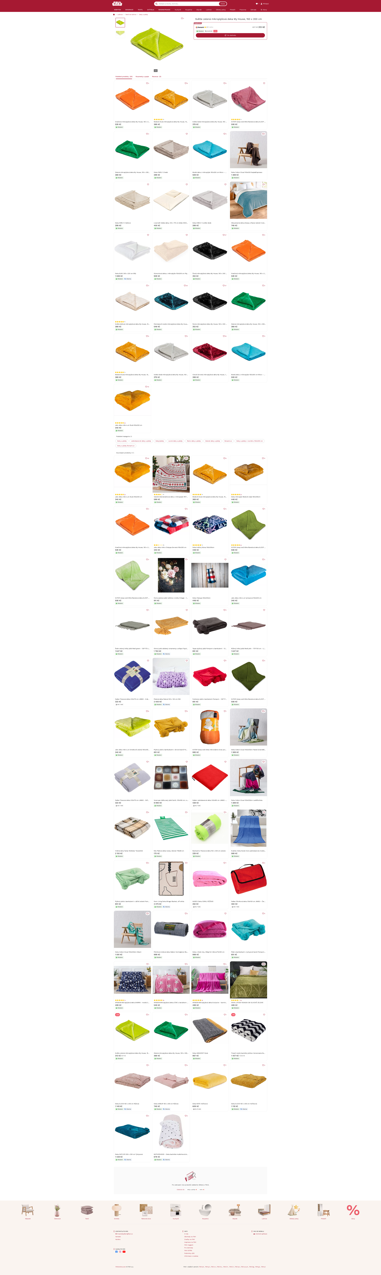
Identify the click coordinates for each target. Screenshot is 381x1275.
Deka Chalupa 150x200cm (201, 598)
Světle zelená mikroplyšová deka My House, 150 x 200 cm (135, 1053)
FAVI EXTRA (188, 1250)
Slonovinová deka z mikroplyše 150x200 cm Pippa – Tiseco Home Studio (179, 273)
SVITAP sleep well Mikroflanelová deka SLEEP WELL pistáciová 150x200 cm (141, 598)
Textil (87, 1218)
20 (187, 285)
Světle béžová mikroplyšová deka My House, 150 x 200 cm (135, 324)
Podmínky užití (189, 1253)
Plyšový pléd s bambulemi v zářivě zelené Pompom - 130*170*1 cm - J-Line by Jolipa (145, 901)
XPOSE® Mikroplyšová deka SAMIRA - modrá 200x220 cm (135, 1002)
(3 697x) (211, 27)
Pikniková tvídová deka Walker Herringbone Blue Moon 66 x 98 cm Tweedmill (181, 952)
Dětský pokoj (294, 1218)
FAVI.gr (257, 1267)
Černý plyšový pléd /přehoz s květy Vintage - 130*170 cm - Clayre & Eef (179, 598)
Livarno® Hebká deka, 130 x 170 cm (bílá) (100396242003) (174, 223)
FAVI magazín (188, 1245)
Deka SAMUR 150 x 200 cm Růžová (166, 1104)
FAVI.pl (207, 1267)
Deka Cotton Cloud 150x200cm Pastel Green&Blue (248, 750)
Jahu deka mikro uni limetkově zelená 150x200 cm (133, 750)
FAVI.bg (251, 1267)
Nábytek (28, 1218)
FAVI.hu (219, 1267)
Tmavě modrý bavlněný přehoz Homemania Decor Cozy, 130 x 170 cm (255, 1053)
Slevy (353, 1218)
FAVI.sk (201, 1267)
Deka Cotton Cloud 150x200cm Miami (128, 952)
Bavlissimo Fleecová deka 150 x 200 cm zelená (208, 851)
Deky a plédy (143, 14)
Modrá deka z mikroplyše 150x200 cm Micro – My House (212, 172)
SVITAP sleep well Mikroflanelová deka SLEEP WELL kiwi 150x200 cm (255, 547)
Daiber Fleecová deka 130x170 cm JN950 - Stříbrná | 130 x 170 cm (138, 800)
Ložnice (120, 14)
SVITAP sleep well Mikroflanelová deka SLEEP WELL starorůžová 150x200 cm (258, 122)
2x (125, 423)
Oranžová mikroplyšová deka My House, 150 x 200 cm (134, 122)
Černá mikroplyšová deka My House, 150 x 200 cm (210, 273)
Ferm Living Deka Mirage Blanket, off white (169, 901)
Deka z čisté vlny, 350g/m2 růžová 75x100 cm (208, 952)
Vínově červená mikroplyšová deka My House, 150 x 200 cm (213, 375)
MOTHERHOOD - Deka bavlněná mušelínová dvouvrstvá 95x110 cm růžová (180, 1154)
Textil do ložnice (130, 14)
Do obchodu (231, 35)
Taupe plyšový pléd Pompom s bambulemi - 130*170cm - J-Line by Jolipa (218, 648)
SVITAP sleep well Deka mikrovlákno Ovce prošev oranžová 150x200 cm (217, 750)
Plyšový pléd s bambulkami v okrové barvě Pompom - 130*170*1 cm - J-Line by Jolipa (184, 750)
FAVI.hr (226, 1267)
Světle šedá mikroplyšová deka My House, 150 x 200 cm (212, 122)
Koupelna (205, 1218)
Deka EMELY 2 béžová (123, 223)
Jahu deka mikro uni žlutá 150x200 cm (128, 425)
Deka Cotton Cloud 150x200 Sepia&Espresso (246, 172)
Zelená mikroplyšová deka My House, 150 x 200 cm (133, 172)
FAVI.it (231, 1267)
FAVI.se (237, 1267)
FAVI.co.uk (244, 1267)
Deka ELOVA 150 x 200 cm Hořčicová (244, 1104)
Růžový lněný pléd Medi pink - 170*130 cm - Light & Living (251, 648)
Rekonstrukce (146, 1218)
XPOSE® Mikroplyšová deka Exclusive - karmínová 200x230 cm (214, 1002)
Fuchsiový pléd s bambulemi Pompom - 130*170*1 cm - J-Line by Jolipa (217, 699)
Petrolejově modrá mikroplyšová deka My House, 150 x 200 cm (176, 324)
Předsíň (323, 1218)
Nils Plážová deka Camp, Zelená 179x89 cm (169, 851)
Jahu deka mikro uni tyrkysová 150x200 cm (246, 598)
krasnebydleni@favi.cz (125, 1234)
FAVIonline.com (120, 1267)
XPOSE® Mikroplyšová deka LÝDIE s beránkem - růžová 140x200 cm (178, 1002)
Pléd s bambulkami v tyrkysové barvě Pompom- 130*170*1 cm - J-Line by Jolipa (259, 952)
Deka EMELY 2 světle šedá (201, 223)
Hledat (223, 4)
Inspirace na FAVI (190, 1242)
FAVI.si (263, 1267)
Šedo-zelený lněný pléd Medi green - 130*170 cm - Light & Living (138, 648)
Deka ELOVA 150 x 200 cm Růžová (127, 1104)
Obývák (234, 1218)
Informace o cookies (191, 1256)
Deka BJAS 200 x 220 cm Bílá (125, 273)
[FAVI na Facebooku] (116, 1252)
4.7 (207, 27)
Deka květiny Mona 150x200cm (203, 547)
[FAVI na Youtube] (124, 1252)
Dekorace (57, 1218)
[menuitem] (117, 10)
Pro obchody (188, 1248)
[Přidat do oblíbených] (264, 83)
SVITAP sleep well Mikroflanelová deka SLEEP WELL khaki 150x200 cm (256, 699)
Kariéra (117, 1239)
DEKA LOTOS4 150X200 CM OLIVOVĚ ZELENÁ (247, 1002)
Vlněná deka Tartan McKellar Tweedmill (129, 851)
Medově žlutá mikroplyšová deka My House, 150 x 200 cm (174, 122)
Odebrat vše (180, 1189)
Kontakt (118, 1236)
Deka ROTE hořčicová (200, 1104)
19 (225, 336)
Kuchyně (176, 1218)
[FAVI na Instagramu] (120, 1252)
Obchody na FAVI (190, 1236)
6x (163, 1000)
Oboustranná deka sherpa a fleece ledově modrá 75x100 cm (252, 223)
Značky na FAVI (189, 1239)
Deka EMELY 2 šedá (161, 172)
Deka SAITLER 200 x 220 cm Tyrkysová (129, 1154)
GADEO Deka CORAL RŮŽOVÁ (202, 901)
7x (125, 1000)
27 (225, 235)
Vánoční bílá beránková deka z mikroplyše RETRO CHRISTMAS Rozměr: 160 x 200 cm (184, 497)
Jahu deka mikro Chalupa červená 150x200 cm (170, 547)
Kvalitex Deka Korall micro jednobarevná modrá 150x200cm (252, 851)
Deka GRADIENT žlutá (200, 1053)
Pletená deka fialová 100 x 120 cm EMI (167, 699)
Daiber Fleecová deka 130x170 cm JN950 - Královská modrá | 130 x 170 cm (141, 699)
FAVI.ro (213, 1267)
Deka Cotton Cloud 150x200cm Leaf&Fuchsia (246, 800)
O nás (186, 1234)
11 (264, 458)
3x (241, 494)
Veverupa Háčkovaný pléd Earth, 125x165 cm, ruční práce (174, 800)
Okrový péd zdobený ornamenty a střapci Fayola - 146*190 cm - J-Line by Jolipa (182, 648)
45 (148, 387)
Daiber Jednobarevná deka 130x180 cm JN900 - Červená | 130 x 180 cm (217, 800)
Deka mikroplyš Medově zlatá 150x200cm (245, 497)
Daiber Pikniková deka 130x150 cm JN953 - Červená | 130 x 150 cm (254, 901)
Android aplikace (261, 1234)
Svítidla (116, 1218)
